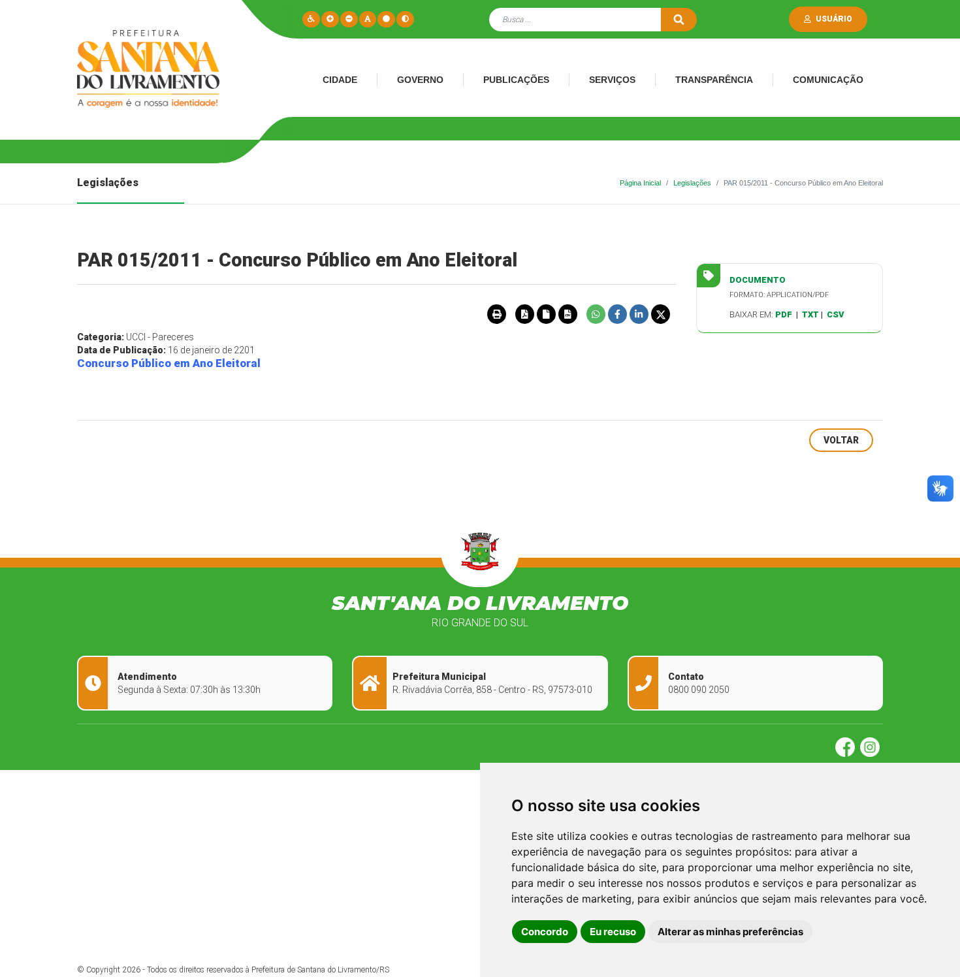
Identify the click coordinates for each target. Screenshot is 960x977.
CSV (835, 314)
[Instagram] (871, 746)
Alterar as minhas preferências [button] (730, 931)
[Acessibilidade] (311, 19)
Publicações (516, 79)
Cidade (340, 79)
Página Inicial (640, 183)
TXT (810, 314)
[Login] (810, 19)
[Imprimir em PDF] (524, 314)
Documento (757, 280)
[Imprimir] (496, 314)
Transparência (714, 79)
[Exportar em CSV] (567, 314)
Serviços (612, 79)
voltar (841, 440)
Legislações (692, 183)
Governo (420, 79)
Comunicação (828, 79)
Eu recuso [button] (613, 931)
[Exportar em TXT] (546, 314)
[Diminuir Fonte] (349, 19)
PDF (783, 314)
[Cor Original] (386, 19)
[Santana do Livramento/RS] (144, 73)
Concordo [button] (544, 931)
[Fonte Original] (367, 19)
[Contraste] (405, 19)
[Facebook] (847, 746)
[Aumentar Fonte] (330, 19)
